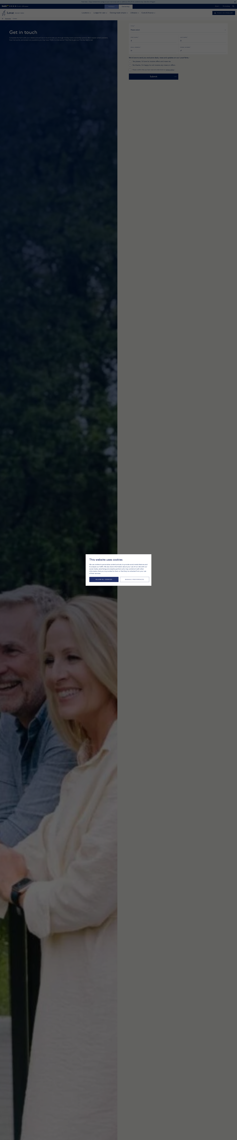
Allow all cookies (104, 579)
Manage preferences (134, 579)
